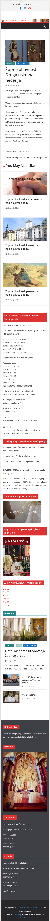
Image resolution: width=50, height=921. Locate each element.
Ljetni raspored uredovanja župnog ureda (25, 653)
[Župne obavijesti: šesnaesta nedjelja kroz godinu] (25, 219)
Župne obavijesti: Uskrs (17, 151)
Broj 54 (6, 595)
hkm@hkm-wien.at (10, 891)
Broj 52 (6, 589)
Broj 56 (6, 602)
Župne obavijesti (22, 63)
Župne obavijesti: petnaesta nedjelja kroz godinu (21, 293)
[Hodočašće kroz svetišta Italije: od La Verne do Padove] (11, 681)
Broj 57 (6, 605)
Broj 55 (6, 598)
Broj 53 (6, 592)
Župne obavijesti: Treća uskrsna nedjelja (24, 157)
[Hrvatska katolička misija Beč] (25, 20)
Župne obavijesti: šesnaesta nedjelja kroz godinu (21, 247)
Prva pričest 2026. (29, 695)
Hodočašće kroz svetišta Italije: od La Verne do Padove (32, 680)
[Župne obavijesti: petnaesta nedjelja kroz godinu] (25, 265)
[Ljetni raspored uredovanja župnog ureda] (25, 629)
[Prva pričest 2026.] (11, 697)
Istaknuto (10, 63)
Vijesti (19, 645)
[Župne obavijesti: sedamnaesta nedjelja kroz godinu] (25, 173)
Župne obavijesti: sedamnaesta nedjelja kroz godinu (23, 201)
